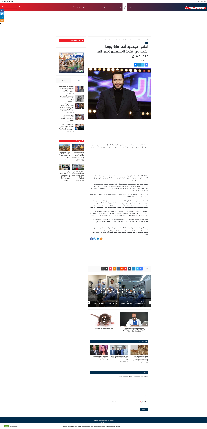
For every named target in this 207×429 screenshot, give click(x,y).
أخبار (125, 7)
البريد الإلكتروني (144, 401)
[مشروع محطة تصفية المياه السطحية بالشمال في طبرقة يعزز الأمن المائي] (64, 147)
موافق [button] (6, 426)
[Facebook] (91, 238)
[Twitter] (94, 238)
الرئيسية (129, 7)
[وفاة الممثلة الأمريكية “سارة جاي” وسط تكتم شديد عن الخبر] (79, 98)
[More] (101, 238)
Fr (73, 7)
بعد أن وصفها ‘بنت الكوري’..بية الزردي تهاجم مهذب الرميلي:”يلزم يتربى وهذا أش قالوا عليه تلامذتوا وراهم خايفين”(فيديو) (67, 107)
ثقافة (108, 7)
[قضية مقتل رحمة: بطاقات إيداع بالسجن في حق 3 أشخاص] (99, 350)
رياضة (103, 7)
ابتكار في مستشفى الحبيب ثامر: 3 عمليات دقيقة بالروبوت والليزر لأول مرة (119, 358)
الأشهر (78, 80)
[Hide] (0, 23)
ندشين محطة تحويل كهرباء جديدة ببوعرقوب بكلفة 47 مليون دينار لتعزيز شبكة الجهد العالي (78, 156)
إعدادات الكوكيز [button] (14, 426)
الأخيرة (63, 80)
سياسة (119, 7)
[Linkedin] (98, 238)
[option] (119, 291)
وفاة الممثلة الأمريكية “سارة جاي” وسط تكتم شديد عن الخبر (67, 97)
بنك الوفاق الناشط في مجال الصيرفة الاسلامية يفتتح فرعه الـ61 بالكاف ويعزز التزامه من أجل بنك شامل (78, 175)
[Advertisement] (119, 132)
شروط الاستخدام (86, 426)
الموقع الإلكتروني (114, 401)
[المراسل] (195, 7)
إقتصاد (114, 7)
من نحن (78, 7)
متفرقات (93, 7)
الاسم (146, 395)
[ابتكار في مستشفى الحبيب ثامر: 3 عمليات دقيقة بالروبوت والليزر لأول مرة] (119, 350)
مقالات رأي (85, 7)
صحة (99, 7)
